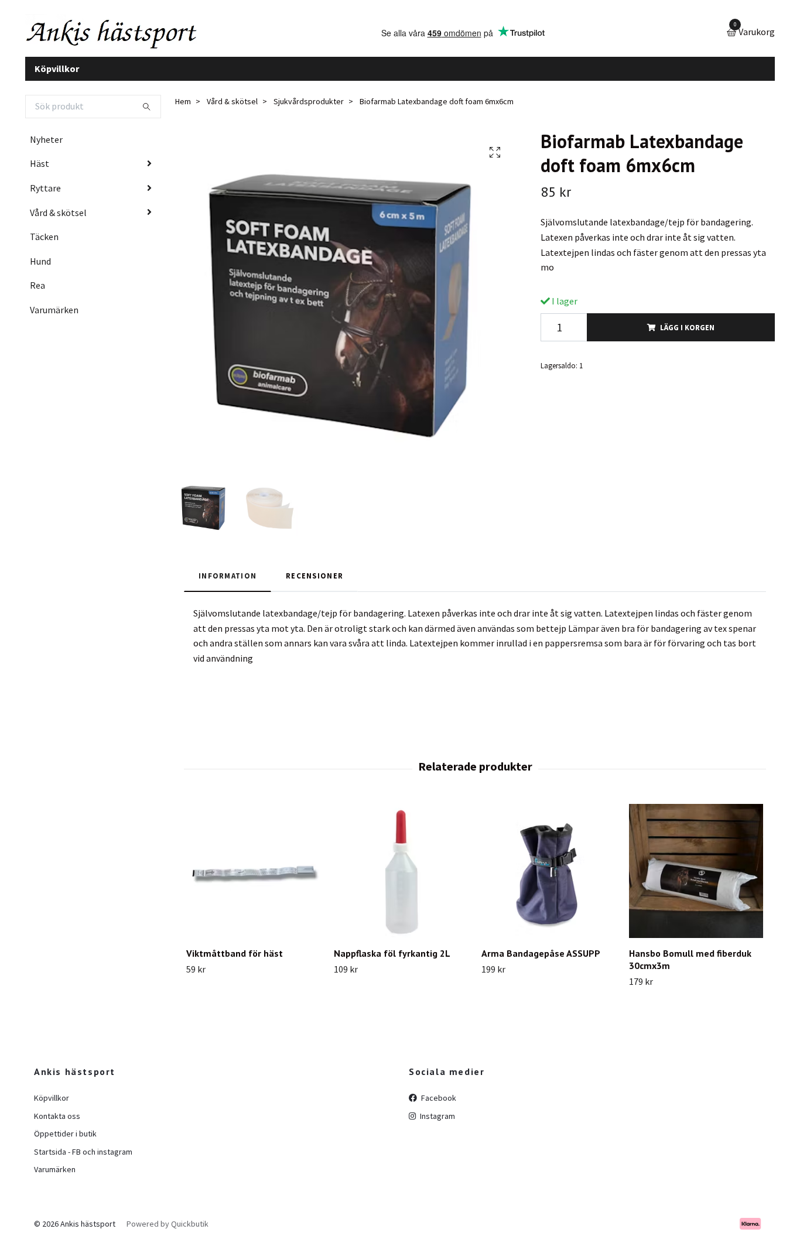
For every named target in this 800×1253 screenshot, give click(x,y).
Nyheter (46, 148)
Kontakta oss (57, 1125)
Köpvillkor (57, 77)
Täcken (44, 246)
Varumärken (54, 318)
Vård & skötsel (58, 221)
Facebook (437, 1107)
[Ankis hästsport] (133, 37)
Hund (40, 270)
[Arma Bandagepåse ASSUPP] (548, 880)
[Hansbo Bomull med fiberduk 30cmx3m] (696, 880)
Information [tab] (228, 584)
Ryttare (45, 197)
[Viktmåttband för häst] (253, 880)
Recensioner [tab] (314, 584)
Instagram (436, 1125)
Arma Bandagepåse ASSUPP (540, 962)
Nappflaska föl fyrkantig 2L (392, 962)
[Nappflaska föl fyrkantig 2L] (401, 880)
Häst (39, 173)
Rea (37, 294)
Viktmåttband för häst (234, 962)
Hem (183, 110)
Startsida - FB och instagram (83, 1160)
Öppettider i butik (65, 1143)
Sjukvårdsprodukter (308, 110)
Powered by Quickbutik (167, 1233)
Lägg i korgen (687, 336)
